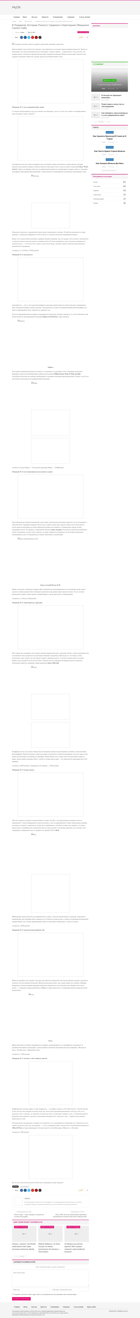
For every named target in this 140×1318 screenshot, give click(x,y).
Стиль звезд (96, 186)
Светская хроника (98, 199)
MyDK (16, 7)
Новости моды (83, 32)
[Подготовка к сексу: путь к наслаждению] (95, 106)
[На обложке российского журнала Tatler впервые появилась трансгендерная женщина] (76, 1234)
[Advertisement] (90, 7)
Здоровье (96, 190)
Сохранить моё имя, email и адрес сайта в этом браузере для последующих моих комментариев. (45, 1294)
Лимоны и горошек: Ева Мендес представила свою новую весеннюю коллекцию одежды (24, 1246)
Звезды (95, 182)
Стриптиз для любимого (109, 84)
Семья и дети (97, 195)
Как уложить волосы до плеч (109, 163)
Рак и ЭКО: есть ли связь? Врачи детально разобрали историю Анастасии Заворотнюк (70, 1216)
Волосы (109, 132)
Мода (25, 1307)
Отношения (54, 1307)
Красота (43, 1307)
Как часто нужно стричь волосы (109, 151)
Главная (17, 1307)
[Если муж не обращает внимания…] (95, 97)
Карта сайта (91, 1307)
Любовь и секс (110, 80)
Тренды (95, 203)
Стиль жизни (78, 1307)
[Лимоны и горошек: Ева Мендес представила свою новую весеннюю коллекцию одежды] (24, 1234)
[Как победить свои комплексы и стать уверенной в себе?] (95, 115)
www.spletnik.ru (24, 1186)
